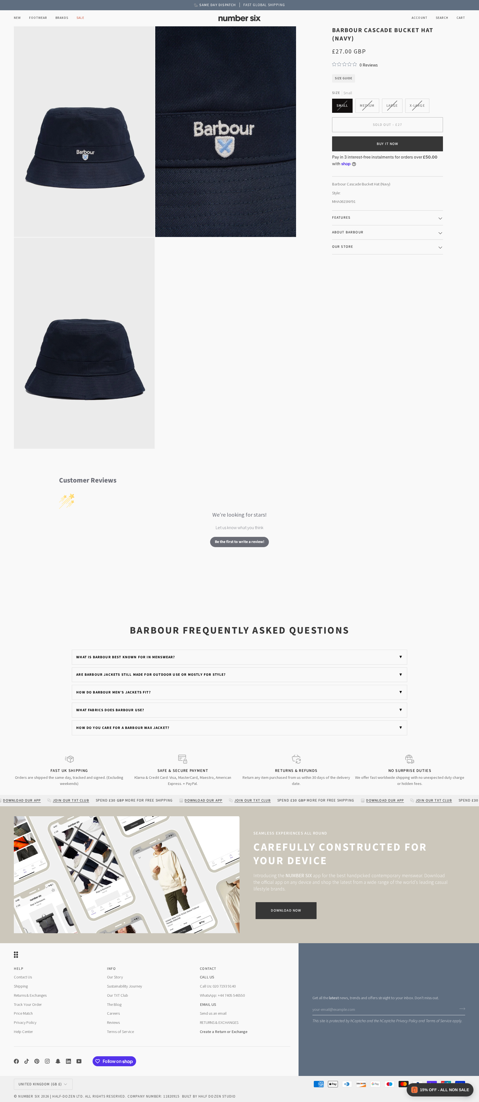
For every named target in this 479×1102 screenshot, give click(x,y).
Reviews (113, 1022)
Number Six (29, 1096)
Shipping (21, 986)
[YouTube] (79, 1061)
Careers (113, 1013)
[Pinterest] (36, 1061)
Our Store (342, 246)
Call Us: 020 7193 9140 (218, 986)
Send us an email (213, 1013)
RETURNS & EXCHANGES (219, 1022)
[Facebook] (16, 1061)
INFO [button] (111, 968)
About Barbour (347, 231)
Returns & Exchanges (30, 995)
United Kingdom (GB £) (40, 1084)
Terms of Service (439, 1021)
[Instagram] (47, 1061)
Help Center (23, 1031)
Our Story (115, 977)
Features (341, 217)
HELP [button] (18, 968)
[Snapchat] (57, 1061)
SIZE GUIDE (343, 78)
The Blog (114, 1004)
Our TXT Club (117, 995)
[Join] (460, 1008)
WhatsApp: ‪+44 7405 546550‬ (222, 995)
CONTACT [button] (208, 968)
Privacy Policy (407, 1021)
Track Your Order (28, 1004)
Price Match (23, 1013)
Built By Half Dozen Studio (209, 1096)
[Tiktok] (26, 1061)
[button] (38, 18)
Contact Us (23, 977)
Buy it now (387, 143)
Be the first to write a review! (239, 542)
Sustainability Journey (124, 986)
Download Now (286, 910)
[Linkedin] (68, 1061)
